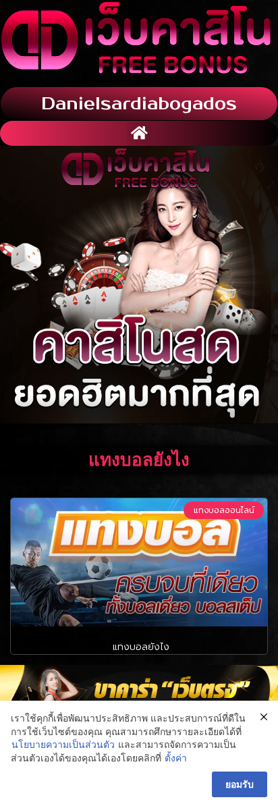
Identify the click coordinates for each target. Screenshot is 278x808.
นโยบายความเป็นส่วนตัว (63, 744)
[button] (139, 133)
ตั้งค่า (176, 757)
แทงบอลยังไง (139, 647)
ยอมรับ (239, 784)
